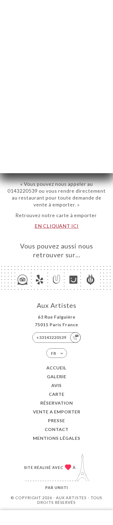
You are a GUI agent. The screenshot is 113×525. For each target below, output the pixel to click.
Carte (56, 394)
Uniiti (61, 487)
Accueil (56, 367)
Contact (57, 429)
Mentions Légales (56, 438)
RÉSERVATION (56, 402)
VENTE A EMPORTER (56, 411)
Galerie (56, 376)
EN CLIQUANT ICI (57, 226)
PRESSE (56, 420)
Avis (56, 385)
